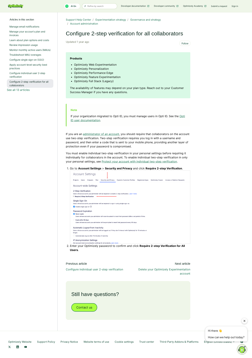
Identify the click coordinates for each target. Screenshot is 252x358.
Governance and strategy (145, 19)
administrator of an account (101, 134)
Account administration (84, 23)
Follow (185, 43)
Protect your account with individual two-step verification (139, 161)
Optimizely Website (20, 341)
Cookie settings (124, 341)
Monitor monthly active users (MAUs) (30, 49)
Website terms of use (96, 341)
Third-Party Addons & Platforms (179, 341)
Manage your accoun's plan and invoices (27, 33)
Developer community (165, 6)
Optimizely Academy (193, 6)
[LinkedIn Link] (18, 347)
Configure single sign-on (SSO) (26, 59)
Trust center (146, 341)
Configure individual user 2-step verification (94, 269)
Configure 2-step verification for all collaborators (28, 83)
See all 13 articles (18, 90)
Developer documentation (133, 6)
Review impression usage (23, 44)
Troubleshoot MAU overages (25, 54)
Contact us (84, 307)
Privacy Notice (69, 341)
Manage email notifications (24, 26)
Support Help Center (78, 19)
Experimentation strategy (110, 19)
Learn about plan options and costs (29, 40)
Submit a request (219, 6)
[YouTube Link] (26, 347)
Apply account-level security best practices (28, 66)
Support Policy (46, 341)
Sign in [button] (235, 6)
